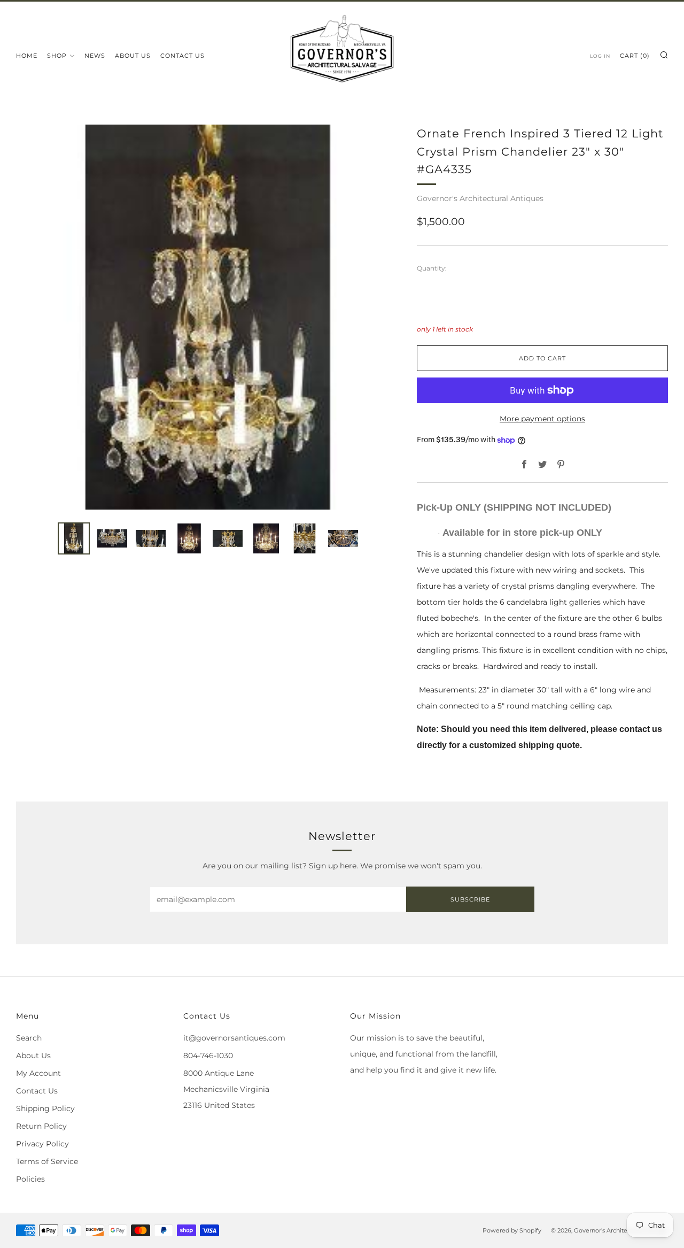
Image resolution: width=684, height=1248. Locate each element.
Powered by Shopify (512, 1230)
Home (26, 55)
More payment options (542, 418)
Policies (30, 1179)
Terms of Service (47, 1161)
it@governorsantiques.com (234, 1038)
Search (29, 1038)
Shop (57, 55)
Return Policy (41, 1126)
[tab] (74, 538)
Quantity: (432, 268)
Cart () (635, 55)
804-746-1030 (208, 1055)
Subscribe (470, 899)
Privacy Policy (42, 1144)
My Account (38, 1073)
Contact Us (182, 55)
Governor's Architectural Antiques (480, 198)
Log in (600, 56)
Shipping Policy (45, 1108)
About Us (133, 55)
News (94, 55)
